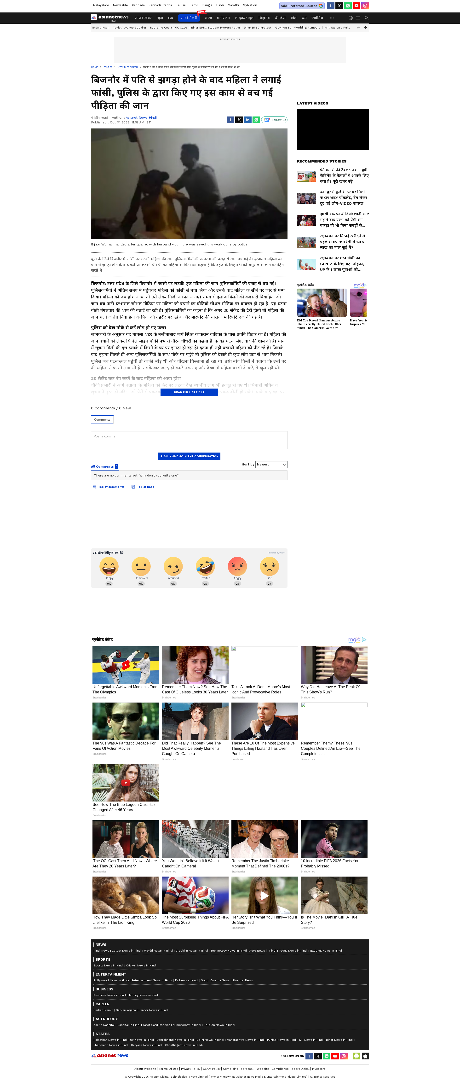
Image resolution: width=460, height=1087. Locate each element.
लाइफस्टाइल (244, 18)
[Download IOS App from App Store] (365, 1056)
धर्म (304, 18)
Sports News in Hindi (108, 965)
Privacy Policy (190, 1068)
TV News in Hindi (186, 980)
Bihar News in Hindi (339, 1039)
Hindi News (101, 950)
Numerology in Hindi (187, 1025)
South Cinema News (215, 980)
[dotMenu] (332, 18)
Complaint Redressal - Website (246, 1068)
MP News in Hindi (311, 1039)
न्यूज (159, 18)
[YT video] (356, 5)
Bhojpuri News (242, 980)
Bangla (207, 5)
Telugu (181, 5)
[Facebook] (330, 5)
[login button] (352, 18)
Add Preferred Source (299, 6)
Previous (358, 27)
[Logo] (111, 17)
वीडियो (280, 18)
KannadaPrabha (160, 5)
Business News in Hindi (109, 995)
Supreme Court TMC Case (168, 27)
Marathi (233, 5)
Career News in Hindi (153, 1010)
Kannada (138, 5)
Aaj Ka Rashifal (104, 1025)
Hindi (220, 5)
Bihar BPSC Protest (257, 27)
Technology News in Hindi (229, 950)
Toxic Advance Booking (129, 27)
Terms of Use (168, 1068)
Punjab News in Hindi (282, 1039)
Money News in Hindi (144, 995)
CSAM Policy (211, 1068)
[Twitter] (339, 5)
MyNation (250, 5)
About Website (145, 1068)
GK (170, 18)
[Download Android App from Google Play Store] (356, 1056)
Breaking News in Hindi (192, 950)
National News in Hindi (326, 950)
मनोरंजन (223, 18)
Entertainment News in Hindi (152, 980)
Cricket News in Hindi (141, 965)
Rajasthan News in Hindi (110, 1039)
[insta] (365, 5)
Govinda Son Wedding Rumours (297, 27)
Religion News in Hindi (219, 1025)
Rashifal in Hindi (128, 1025)
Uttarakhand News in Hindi (175, 1039)
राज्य (208, 18)
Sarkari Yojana (126, 1010)
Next (365, 27)
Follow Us (279, 120)
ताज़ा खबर (143, 18)
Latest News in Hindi (126, 950)
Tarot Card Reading (156, 1025)
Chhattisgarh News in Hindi (184, 1045)
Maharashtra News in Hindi (245, 1039)
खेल (294, 18)
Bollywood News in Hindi (111, 980)
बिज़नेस (264, 18)
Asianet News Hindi (141, 117)
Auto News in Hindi (262, 950)
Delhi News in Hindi (210, 1039)
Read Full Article (189, 392)
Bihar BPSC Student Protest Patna (215, 27)
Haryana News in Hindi (146, 1045)
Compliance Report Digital (291, 1068)
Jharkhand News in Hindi (110, 1045)
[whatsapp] (348, 5)
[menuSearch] (366, 18)
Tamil (194, 5)
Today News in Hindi (293, 950)
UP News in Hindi (142, 1039)
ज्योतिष (317, 18)
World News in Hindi (158, 950)
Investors (319, 1068)
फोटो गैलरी (188, 18)
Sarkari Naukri (103, 1010)
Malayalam (101, 5)
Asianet (109, 1055)
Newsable (120, 5)
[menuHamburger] (358, 18)
